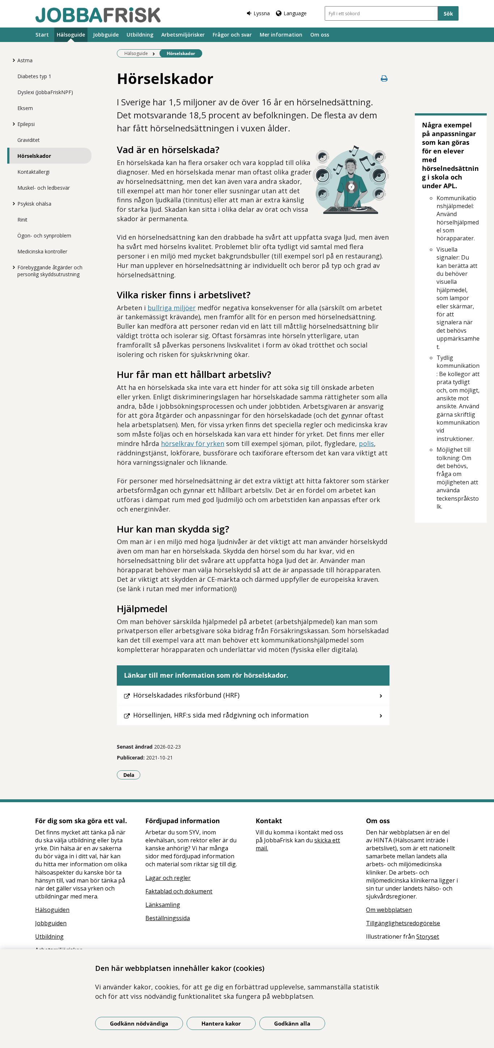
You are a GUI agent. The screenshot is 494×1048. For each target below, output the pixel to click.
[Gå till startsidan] (98, 14)
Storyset (427, 936)
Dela (131, 774)
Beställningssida (167, 918)
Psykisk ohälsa (34, 203)
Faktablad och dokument (178, 891)
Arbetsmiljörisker (183, 34)
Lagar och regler (168, 878)
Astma (25, 60)
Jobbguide (106, 34)
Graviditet (28, 139)
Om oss (319, 34)
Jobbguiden (51, 923)
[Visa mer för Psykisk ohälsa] (12, 203)
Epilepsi (26, 124)
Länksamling (162, 905)
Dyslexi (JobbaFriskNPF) (45, 92)
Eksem (25, 108)
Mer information (281, 34)
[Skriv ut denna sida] (384, 78)
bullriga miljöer (172, 307)
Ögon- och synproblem (44, 235)
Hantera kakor (221, 1023)
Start (42, 34)
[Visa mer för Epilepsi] (12, 124)
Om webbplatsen (389, 910)
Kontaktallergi (33, 171)
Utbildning (140, 34)
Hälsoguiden (52, 910)
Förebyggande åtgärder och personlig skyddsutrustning (49, 271)
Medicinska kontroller (42, 251)
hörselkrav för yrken (192, 443)
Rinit (22, 219)
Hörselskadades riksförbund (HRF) (186, 695)
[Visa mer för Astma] (12, 60)
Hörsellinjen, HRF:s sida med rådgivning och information (220, 715)
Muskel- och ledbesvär (43, 187)
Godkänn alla (292, 1023)
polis (366, 443)
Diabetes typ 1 (34, 76)
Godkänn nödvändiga (139, 1023)
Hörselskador (34, 155)
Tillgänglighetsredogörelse (403, 923)
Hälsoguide (71, 34)
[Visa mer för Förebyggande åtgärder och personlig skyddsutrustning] (12, 267)
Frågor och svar (232, 34)
